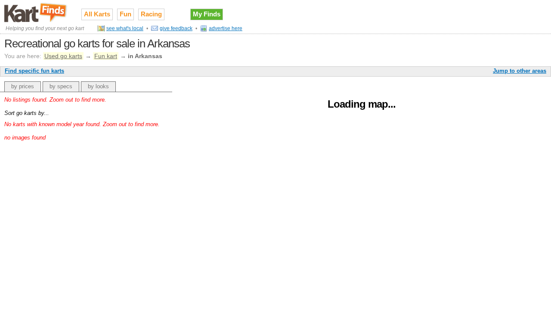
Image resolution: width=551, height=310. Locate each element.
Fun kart (105, 56)
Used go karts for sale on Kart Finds (36, 12)
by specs (61, 86)
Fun (125, 14)
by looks (98, 86)
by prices (22, 86)
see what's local (124, 28)
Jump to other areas (519, 71)
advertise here (225, 28)
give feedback (176, 28)
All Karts (97, 14)
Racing (151, 14)
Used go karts (63, 56)
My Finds (206, 14)
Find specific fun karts (34, 71)
